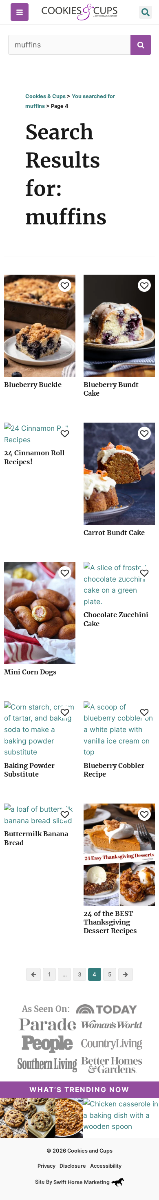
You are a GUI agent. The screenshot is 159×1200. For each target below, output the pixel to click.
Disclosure (73, 1166)
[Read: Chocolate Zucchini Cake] (119, 584)
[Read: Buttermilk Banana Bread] (39, 814)
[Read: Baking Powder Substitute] (39, 729)
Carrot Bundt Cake (114, 532)
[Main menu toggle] (20, 12)
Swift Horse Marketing (82, 1182)
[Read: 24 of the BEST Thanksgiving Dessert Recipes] (119, 854)
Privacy (46, 1166)
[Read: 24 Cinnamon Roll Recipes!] (39, 433)
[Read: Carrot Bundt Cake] (119, 473)
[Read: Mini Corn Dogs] (39, 612)
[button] (145, 13)
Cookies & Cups (45, 96)
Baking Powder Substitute (29, 769)
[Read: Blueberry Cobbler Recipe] (119, 729)
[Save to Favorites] (64, 285)
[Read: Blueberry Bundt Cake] (119, 325)
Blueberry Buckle (33, 385)
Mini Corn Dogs (30, 672)
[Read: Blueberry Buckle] (39, 325)
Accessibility (105, 1166)
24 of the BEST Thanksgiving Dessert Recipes (110, 922)
